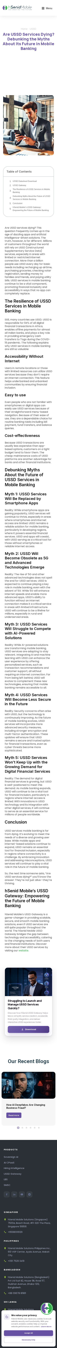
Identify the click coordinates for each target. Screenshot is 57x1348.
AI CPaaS (9, 1162)
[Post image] (28, 1085)
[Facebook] (7, 1194)
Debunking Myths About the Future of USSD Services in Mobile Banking (31, 197)
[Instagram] (29, 1194)
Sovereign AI (11, 1157)
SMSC (7, 1185)
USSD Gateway (19, 185)
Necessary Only (28, 1340)
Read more (14, 1115)
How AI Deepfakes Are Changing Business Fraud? (25, 1106)
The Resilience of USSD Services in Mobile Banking (31, 190)
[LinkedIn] (14, 1194)
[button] (47, 8)
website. (24, 950)
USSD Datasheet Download (25, 181)
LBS (6, 1179)
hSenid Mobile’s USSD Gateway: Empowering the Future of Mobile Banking (31, 208)
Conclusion (17, 203)
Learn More (46, 1326)
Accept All (28, 1333)
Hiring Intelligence (14, 1168)
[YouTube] (22, 1194)
